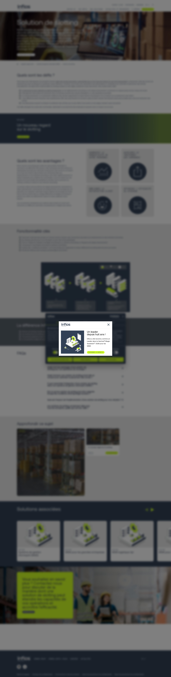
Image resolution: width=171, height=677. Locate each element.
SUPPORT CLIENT (117, 5)
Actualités (86, 659)
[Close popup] (108, 324)
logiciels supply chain (27, 64)
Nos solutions (96, 9)
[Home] (17, 64)
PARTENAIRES (129, 5)
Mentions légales (23, 674)
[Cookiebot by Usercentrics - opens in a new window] (111, 316)
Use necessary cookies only (60, 359)
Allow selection (85, 359)
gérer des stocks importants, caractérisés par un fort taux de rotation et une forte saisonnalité (91, 81)
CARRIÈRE (74, 659)
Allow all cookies (111, 359)
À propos (136, 9)
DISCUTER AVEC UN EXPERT (25, 54)
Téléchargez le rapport (95, 352)
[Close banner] (123, 316)
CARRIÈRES (139, 5)
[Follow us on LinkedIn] (19, 667)
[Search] (153, 5)
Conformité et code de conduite (67, 674)
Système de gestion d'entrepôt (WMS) (48, 64)
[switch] (115, 352)
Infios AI (71, 9)
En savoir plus (111, 452)
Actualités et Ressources (117, 9)
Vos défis (82, 9)
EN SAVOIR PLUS (22, 136)
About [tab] (112, 322)
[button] (146, 510)
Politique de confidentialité (42, 674)
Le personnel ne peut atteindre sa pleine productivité (41, 90)
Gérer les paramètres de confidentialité (97, 674)
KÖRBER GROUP (40, 659)
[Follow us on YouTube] (25, 667)
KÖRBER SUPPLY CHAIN (58, 659)
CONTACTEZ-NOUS (28, 612)
